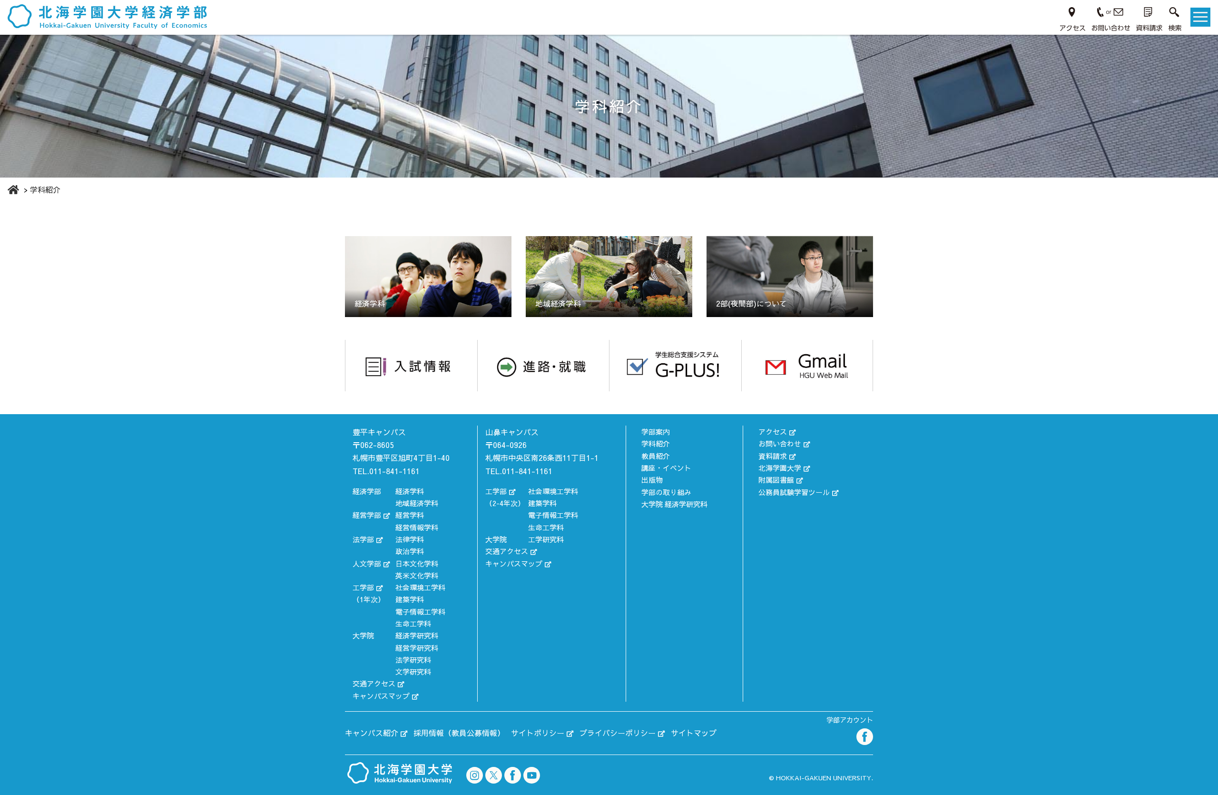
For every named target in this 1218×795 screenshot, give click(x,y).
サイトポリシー (537, 732)
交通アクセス (374, 683)
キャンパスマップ (381, 696)
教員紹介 (655, 456)
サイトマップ (694, 732)
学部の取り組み (666, 492)
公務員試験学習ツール (794, 492)
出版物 (652, 480)
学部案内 (655, 432)
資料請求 (772, 456)
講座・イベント (666, 468)
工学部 (363, 587)
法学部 (363, 539)
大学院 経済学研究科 (674, 504)
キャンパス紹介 (371, 732)
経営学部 (367, 515)
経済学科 (409, 491)
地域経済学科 (416, 503)
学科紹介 (655, 443)
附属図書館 (776, 480)
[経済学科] (428, 275)
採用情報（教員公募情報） (459, 732)
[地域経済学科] (609, 275)
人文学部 (367, 563)
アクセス (772, 432)
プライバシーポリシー (618, 732)
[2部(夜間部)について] (790, 275)
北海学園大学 (779, 468)
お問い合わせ (779, 443)
